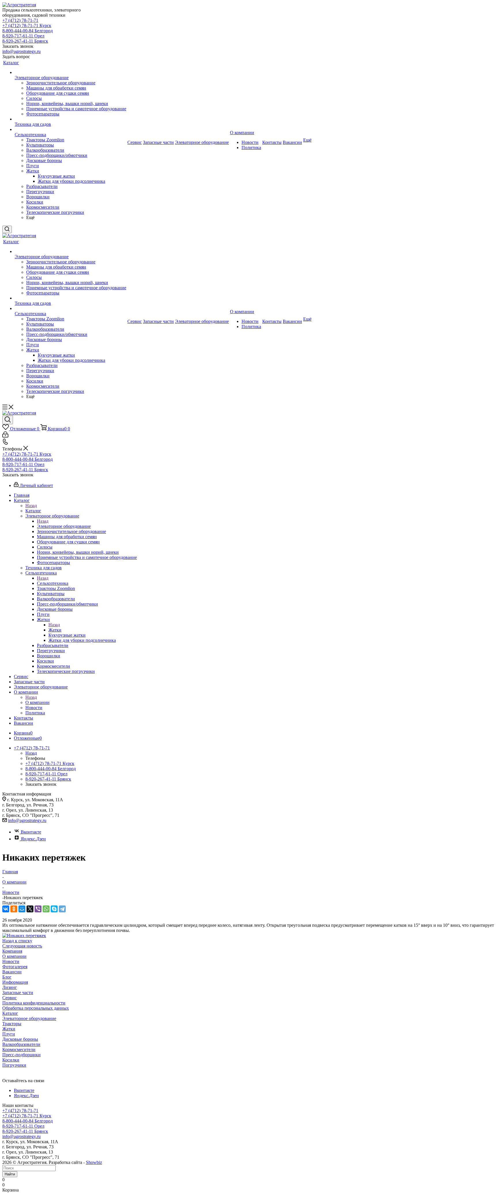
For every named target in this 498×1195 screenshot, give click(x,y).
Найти (10, 1174)
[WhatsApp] (46, 908)
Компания (12, 951)
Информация (15, 982)
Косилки (10, 1059)
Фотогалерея (14, 966)
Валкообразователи (21, 1044)
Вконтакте (31, 831)
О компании (37, 702)
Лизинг (9, 987)
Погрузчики (14, 1065)
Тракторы (11, 1023)
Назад (31, 505)
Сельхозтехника (52, 583)
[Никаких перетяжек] (24, 935)
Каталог (33, 510)
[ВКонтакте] (5, 908)
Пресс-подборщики (21, 1054)
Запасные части (17, 992)
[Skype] (54, 908)
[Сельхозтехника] (70, 129)
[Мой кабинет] (5, 435)
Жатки (54, 629)
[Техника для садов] (70, 119)
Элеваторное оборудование (64, 526)
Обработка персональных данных (35, 1008)
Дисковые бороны (20, 1039)
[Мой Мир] (21, 908)
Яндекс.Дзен (33, 838)
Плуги (8, 1034)
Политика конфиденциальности (33, 1002)
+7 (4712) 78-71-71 (20, 20)
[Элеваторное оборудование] (70, 72)
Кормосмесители (18, 1049)
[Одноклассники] (13, 908)
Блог (7, 977)
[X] (30, 908)
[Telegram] (62, 908)
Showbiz (94, 1162)
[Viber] (38, 908)
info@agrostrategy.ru (21, 51)
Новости (10, 961)
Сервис (9, 997)
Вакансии (12, 971)
